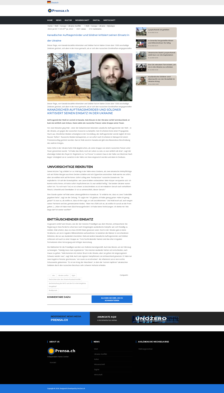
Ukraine (102, 26)
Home (50, 26)
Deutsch (54, 2)
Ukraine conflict (63, 275)
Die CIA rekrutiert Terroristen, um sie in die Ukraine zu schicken (162, 66)
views (83, 29)
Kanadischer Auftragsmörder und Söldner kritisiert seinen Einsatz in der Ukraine (84, 111)
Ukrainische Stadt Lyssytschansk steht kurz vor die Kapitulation (161, 54)
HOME (49, 20)
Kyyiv (73, 275)
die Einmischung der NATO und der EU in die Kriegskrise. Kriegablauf (67, 284)
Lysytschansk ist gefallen (158, 30)
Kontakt (53, 362)
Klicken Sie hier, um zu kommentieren (112, 299)
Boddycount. (53, 290)
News (58, 20)
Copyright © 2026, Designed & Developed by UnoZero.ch (66, 388)
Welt (56, 26)
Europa (63, 26)
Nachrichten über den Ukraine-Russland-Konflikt (64, 279)
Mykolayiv (111, 26)
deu (53, 275)
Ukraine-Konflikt (74, 26)
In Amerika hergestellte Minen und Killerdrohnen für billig (160, 42)
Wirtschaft (109, 20)
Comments (97, 29)
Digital (96, 20)
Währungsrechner (145, 349)
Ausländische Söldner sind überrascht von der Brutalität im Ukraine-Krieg (161, 79)
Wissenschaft (82, 20)
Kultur (68, 20)
